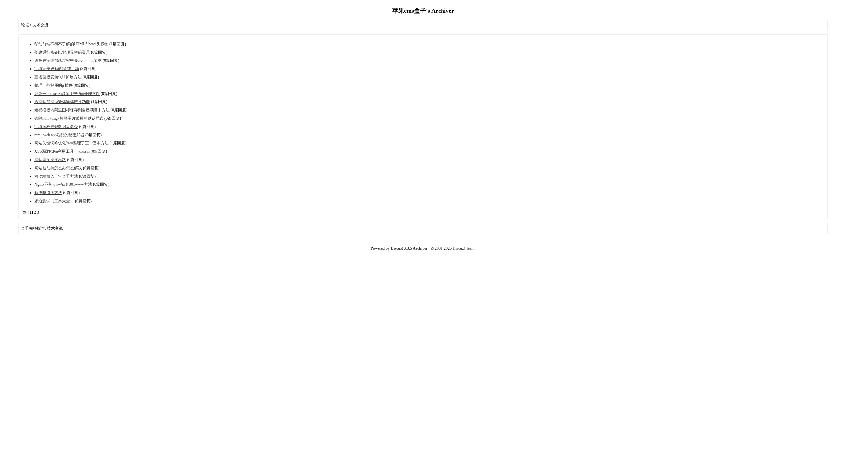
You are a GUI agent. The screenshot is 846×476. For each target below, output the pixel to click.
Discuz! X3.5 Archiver (409, 248)
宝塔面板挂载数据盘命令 (56, 126)
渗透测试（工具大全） (54, 201)
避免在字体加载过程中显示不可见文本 (68, 60)
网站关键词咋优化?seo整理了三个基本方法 (71, 143)
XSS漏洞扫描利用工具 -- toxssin (62, 151)
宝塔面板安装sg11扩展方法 (58, 77)
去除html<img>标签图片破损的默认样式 (68, 118)
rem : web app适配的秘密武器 (59, 135)
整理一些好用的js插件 (53, 85)
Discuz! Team (463, 248)
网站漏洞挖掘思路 (50, 159)
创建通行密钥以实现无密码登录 (62, 52)
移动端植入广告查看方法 (56, 176)
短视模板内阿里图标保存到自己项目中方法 (72, 110)
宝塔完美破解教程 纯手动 (56, 68)
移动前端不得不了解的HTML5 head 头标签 (71, 44)
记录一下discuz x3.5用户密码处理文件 (67, 93)
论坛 (25, 25)
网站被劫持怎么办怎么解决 (58, 168)
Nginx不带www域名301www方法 (63, 184)
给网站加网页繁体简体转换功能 (62, 101)
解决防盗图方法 (48, 192)
